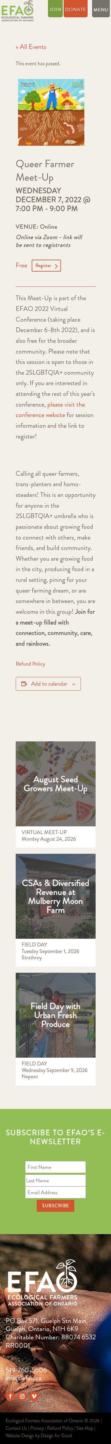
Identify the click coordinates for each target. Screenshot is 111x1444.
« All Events (31, 46)
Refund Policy (30, 664)
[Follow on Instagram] (22, 1396)
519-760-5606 (26, 1370)
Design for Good (56, 1435)
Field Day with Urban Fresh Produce (55, 1015)
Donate (75, 10)
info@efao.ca (23, 1378)
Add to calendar (49, 683)
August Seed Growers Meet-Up (55, 783)
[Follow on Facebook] (10, 1396)
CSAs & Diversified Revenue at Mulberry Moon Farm (55, 896)
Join (55, 10)
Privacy (37, 1428)
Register (43, 265)
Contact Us (16, 1428)
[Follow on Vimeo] (34, 1396)
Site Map (84, 1428)
